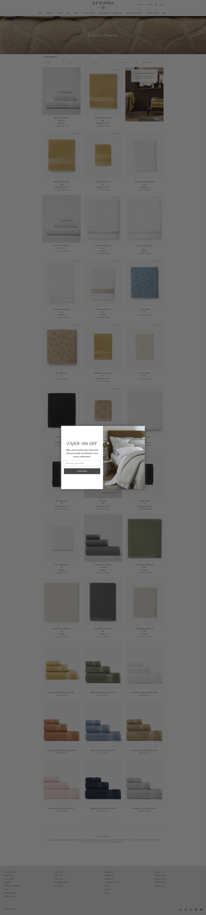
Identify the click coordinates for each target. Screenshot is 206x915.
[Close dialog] (142, 428)
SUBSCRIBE (82, 471)
